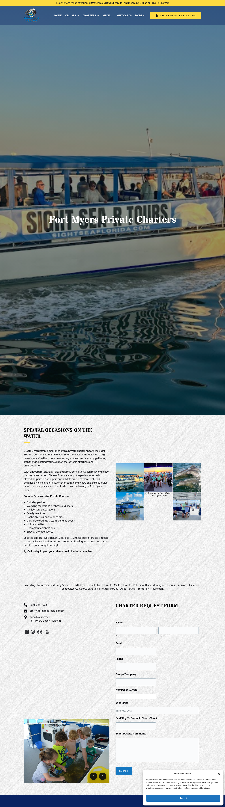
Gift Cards (124, 15)
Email (119, 643)
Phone (119, 658)
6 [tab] (102, 723)
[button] (218, 773)
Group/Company (126, 674)
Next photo (102, 776)
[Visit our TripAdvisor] (40, 632)
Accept (183, 798)
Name (119, 622)
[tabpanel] (66, 751)
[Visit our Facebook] (27, 632)
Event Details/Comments (131, 733)
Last (161, 636)
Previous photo (93, 776)
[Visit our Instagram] (33, 632)
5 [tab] (87, 723)
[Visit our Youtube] (47, 632)
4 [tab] (73, 723)
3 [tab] (59, 723)
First (118, 636)
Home (58, 15)
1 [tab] (31, 723)
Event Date (122, 702)
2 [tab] (45, 723)
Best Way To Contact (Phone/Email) (137, 718)
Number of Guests (126, 689)
